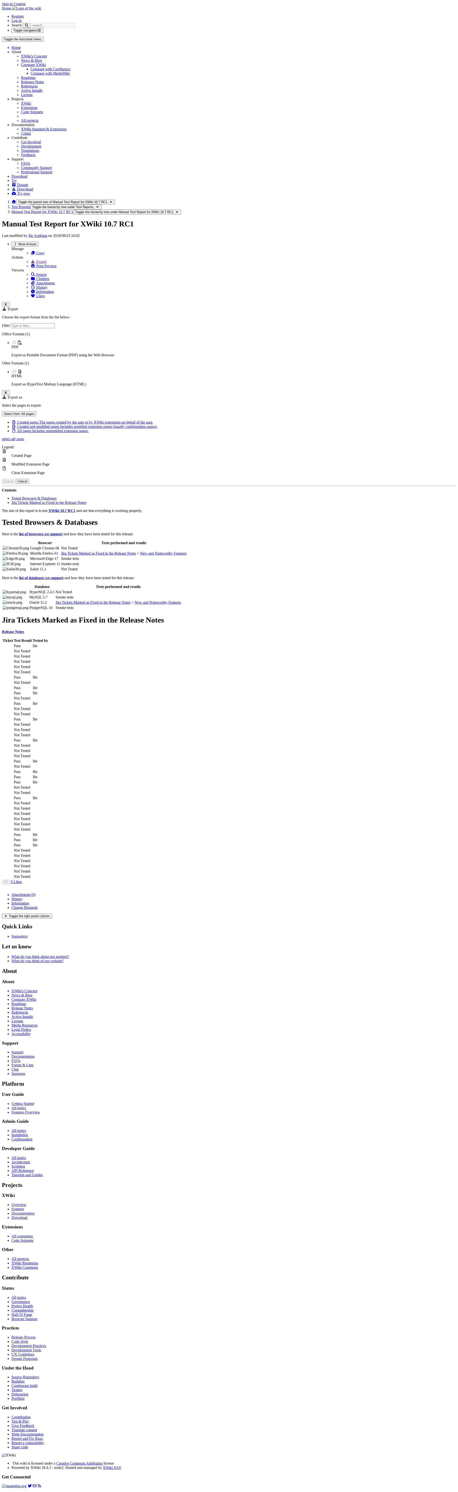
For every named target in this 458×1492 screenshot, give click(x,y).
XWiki (26, 103)
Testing (16, 1390)
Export (41, 262)
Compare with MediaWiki (50, 73)
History (41, 287)
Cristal (26, 133)
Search (16, 25)
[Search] (27, 25)
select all (8, 439)
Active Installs (31, 90)
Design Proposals (24, 1359)
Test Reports (20, 207)
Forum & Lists (22, 1065)
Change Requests (24, 907)
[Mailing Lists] (34, 1486)
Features (17, 1209)
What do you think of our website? (37, 961)
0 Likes (16, 882)
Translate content (24, 1430)
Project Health (22, 1306)
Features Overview (25, 1112)
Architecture (20, 1162)
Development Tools (26, 1350)
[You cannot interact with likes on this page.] (6, 881)
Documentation (23, 1056)
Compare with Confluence (50, 69)
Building (18, 1381)
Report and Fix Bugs (27, 1438)
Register (17, 16)
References (29, 86)
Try (14, 181)
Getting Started (22, 1104)
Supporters (19, 936)
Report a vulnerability (27, 1443)
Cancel (22, 481)
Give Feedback (22, 1426)
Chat (15, 1069)
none (20, 439)
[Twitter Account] (29, 1486)
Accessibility (21, 1034)
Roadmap (28, 78)
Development (31, 146)
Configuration (21, 1139)
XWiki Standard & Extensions (44, 129)
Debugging (19, 1394)
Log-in (16, 21)
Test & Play (20, 1421)
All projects (29, 120)
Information (44, 292)
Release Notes (22, 1008)
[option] (233, 348)
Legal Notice (21, 1029)
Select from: (19, 414)
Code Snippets (32, 112)
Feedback (28, 155)
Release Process (23, 1337)
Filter (6, 325)
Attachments (45, 283)
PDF (15, 347)
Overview (18, 1205)
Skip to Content (14, 4)
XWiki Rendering (24, 1263)
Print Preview (46, 266)
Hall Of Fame (21, 1315)
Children (42, 279)
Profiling (18, 1398)
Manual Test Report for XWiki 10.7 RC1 (42, 212)
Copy (40, 253)
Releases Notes (32, 82)
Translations (30, 150)
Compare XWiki (33, 65)
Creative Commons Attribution (79, 1463)
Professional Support (36, 172)
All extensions (22, 1236)
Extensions (29, 108)
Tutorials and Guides (27, 1175)
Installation (19, 1135)
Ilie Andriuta (37, 236)
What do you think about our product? (40, 957)
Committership (22, 1310)
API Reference (22, 1171)
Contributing (21, 1417)
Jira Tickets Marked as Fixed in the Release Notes (48, 503)
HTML (16, 376)
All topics (18, 1108)
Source (41, 274)
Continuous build (24, 1386)
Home (16, 48)
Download (19, 176)
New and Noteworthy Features (163, 553)
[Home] (13, 202)
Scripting (18, 1166)
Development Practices (28, 1346)
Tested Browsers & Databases (34, 498)
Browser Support (24, 1319)
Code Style (19, 1341)
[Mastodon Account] (14, 1486)
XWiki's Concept (34, 56)
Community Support (36, 168)
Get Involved (31, 142)
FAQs (25, 163)
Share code (19, 1447)
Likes (40, 296)
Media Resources (24, 1025)
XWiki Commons (24, 1267)
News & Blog (31, 60)
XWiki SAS (112, 1468)
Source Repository (25, 1377)
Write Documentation (27, 1434)
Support (17, 1052)
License (27, 95)
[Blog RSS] (39, 1486)
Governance (20, 1302)
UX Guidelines (22, 1354)
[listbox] (229, 359)
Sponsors (18, 1074)
